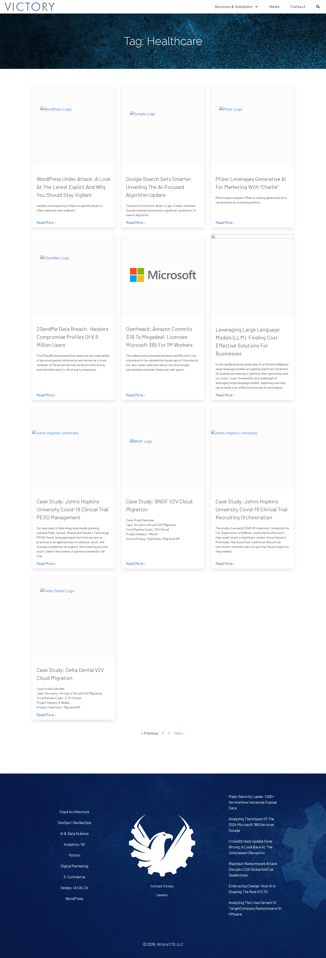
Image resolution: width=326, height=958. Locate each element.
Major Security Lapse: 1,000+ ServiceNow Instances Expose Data (253, 802)
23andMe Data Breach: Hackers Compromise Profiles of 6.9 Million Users (72, 337)
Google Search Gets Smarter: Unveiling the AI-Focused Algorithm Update (159, 187)
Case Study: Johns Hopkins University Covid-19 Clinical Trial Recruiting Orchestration (251, 509)
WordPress (74, 898)
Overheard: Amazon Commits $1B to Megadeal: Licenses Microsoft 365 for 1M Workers (159, 337)
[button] (318, 6)
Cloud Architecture (74, 811)
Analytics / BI (74, 844)
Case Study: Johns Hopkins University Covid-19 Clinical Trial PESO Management (72, 509)
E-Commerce (74, 877)
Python (74, 855)
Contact (298, 6)
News (274, 6)
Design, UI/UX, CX (74, 887)
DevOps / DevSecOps (74, 822)
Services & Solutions (233, 6)
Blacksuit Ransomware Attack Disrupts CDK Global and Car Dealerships (253, 869)
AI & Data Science (74, 833)
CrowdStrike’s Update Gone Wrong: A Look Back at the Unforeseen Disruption (250, 847)
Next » (179, 733)
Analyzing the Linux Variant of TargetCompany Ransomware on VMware (255, 908)
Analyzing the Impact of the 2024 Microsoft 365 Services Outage (251, 824)
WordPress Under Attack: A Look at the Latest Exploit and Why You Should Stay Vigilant (73, 187)
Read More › (46, 222)
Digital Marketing (74, 866)
